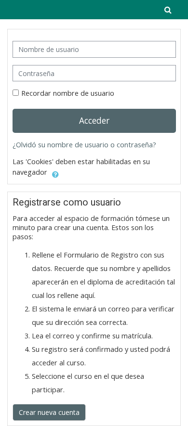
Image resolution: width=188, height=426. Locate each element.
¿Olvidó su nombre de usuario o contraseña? (84, 144)
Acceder (94, 120)
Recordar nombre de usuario (67, 93)
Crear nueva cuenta (49, 412)
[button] (168, 9)
